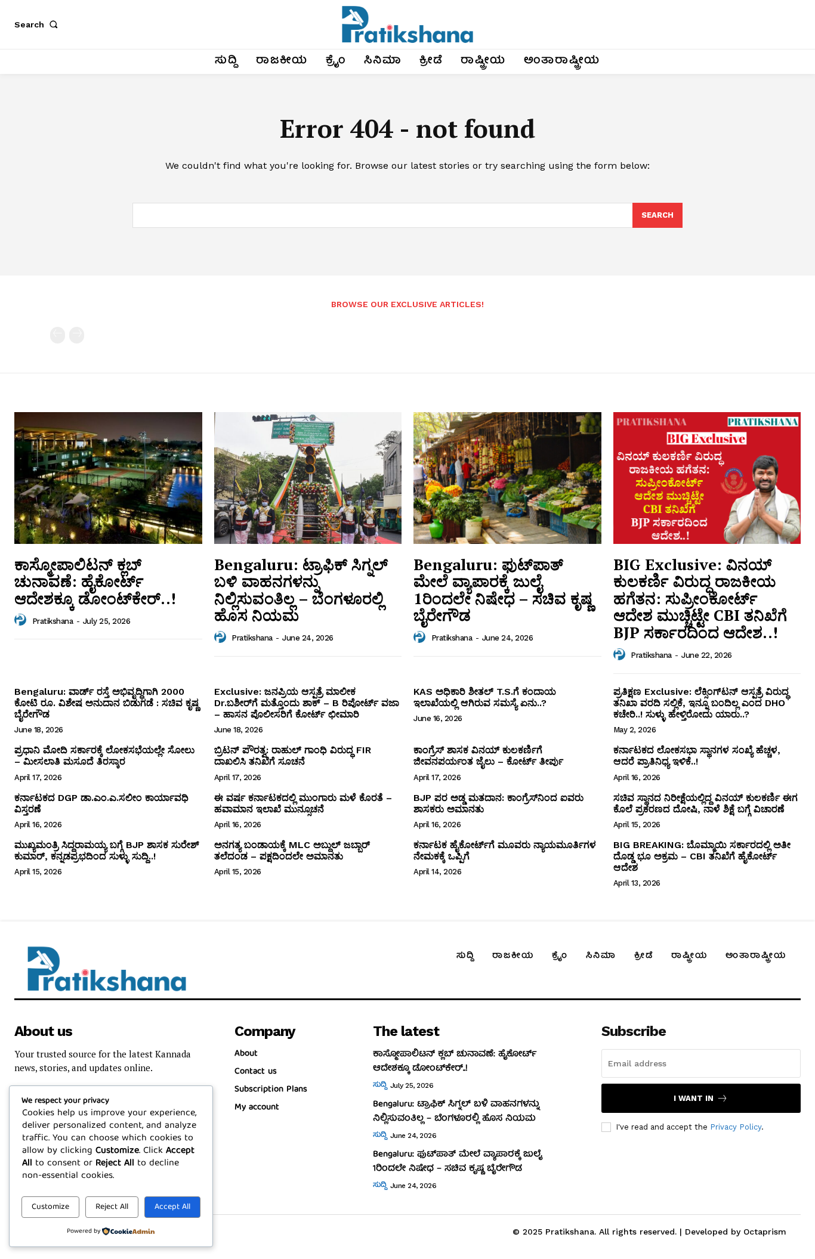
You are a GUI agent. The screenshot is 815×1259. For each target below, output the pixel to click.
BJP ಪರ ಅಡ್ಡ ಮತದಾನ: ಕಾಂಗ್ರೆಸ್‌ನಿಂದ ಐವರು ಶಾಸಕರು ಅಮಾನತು (498, 803)
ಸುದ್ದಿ (379, 1085)
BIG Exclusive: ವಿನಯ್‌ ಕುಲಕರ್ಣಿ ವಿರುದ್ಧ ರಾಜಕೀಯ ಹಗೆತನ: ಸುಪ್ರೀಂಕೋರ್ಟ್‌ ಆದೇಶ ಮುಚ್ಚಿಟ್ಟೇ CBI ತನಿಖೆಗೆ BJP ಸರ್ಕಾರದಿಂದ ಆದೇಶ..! (700, 598)
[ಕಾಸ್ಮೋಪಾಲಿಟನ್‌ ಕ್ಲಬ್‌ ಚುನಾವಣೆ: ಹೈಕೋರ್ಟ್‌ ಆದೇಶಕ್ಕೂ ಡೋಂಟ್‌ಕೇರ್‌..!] (108, 477)
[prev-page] (57, 335)
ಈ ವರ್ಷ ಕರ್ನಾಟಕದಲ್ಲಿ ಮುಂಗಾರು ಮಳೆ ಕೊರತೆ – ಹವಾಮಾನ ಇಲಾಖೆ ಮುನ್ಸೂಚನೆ (303, 803)
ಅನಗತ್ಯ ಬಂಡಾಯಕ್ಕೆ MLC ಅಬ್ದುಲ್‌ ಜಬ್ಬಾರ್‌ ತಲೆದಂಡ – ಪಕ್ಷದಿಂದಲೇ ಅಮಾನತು (292, 850)
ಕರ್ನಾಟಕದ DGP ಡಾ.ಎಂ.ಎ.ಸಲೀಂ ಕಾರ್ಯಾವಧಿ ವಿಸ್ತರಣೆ (101, 803)
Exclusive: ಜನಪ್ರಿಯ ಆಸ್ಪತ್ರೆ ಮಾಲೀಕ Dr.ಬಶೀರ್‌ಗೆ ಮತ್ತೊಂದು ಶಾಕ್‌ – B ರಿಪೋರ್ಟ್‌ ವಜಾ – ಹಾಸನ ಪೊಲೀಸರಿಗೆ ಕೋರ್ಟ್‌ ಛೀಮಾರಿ (306, 703)
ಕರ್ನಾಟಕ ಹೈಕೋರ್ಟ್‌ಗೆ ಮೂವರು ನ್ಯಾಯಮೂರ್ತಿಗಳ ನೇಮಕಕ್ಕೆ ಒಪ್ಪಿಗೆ (504, 850)
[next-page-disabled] (76, 335)
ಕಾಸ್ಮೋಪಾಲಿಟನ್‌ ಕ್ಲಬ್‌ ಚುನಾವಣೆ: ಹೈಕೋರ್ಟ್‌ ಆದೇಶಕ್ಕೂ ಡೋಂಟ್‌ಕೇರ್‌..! (95, 581)
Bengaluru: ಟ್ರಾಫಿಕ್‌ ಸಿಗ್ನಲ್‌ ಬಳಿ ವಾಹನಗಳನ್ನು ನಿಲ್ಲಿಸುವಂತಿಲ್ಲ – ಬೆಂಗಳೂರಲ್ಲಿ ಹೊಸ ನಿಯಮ (301, 590)
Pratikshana (52, 621)
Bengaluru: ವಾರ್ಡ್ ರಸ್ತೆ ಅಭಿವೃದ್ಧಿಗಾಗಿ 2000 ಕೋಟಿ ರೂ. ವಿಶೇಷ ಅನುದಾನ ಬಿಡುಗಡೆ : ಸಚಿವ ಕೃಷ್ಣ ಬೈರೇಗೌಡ (106, 703)
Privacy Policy (735, 1126)
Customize (50, 1207)
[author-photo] (22, 620)
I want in (694, 1098)
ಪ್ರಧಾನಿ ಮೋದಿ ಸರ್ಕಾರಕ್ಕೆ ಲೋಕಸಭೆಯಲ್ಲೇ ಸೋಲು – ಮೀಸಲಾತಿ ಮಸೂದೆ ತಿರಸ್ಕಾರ (104, 755)
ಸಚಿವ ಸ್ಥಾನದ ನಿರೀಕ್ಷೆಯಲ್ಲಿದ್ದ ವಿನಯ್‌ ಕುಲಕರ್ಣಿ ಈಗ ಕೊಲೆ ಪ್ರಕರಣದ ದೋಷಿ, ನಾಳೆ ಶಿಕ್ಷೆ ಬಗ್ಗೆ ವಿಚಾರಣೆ (705, 803)
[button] (38, 24)
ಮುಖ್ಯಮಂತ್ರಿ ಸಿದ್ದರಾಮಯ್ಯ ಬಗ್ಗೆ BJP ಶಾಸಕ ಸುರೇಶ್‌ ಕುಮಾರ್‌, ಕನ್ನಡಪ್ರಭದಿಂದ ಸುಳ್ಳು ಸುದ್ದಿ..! (106, 850)
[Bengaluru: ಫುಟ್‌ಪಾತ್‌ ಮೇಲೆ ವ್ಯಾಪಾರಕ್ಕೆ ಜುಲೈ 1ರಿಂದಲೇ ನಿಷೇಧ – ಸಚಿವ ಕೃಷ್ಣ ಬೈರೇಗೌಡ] (507, 477)
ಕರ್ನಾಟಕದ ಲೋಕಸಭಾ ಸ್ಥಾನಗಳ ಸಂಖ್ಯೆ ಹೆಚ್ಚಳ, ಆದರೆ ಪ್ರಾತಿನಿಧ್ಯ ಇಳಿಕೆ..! (696, 755)
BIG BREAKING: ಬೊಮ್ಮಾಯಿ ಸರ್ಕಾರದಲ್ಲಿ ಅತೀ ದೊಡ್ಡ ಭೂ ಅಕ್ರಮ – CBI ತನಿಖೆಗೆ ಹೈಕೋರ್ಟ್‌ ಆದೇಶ (702, 856)
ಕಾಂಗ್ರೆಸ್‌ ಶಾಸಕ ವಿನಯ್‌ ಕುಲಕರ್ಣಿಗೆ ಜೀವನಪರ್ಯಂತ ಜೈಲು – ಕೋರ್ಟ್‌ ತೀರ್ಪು (488, 755)
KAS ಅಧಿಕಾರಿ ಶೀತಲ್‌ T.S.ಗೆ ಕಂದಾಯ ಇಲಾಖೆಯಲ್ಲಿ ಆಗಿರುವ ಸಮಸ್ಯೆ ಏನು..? (484, 697)
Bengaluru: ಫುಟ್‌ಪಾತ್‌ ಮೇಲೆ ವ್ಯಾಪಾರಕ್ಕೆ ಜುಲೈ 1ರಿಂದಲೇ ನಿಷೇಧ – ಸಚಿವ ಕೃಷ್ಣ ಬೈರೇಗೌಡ (502, 590)
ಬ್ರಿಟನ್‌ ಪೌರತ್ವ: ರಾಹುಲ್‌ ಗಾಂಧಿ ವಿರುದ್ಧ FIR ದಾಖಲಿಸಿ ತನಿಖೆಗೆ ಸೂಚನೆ (292, 755)
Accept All (172, 1207)
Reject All (111, 1207)
